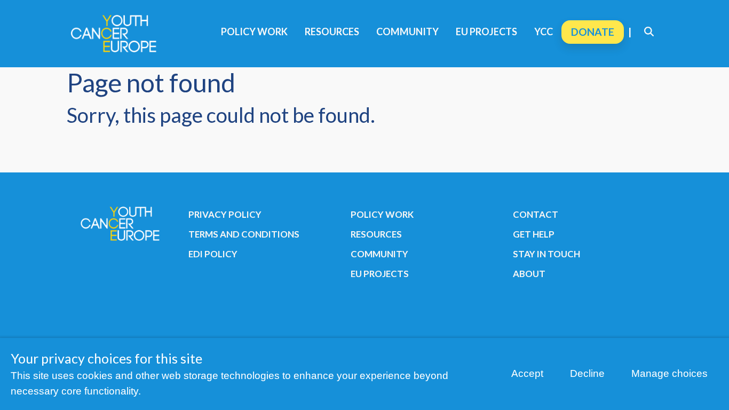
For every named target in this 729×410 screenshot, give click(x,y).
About (529, 273)
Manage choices (669, 373)
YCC (543, 31)
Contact (535, 214)
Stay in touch (546, 253)
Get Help (533, 234)
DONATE (592, 32)
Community (407, 31)
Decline (587, 373)
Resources (332, 31)
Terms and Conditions (243, 234)
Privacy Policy (225, 214)
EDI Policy (212, 253)
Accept (527, 373)
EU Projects (486, 31)
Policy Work (254, 31)
